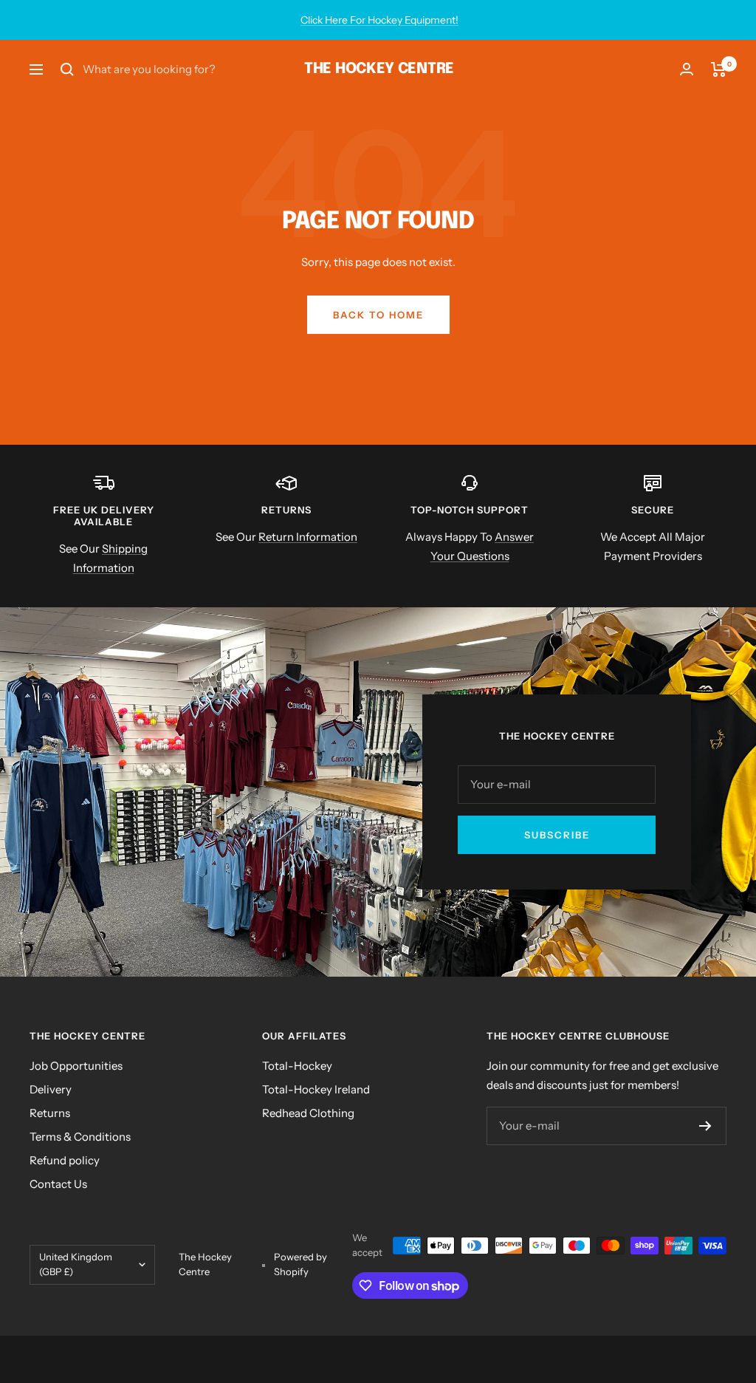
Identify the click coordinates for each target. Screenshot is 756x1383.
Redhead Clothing (308, 1113)
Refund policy (65, 1160)
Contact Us (58, 1184)
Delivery (51, 1089)
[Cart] (718, 69)
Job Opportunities (76, 1066)
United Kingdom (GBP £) (75, 1264)
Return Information (307, 537)
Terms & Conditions (80, 1137)
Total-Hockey (297, 1066)
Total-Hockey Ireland (316, 1089)
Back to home (378, 315)
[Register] (705, 1126)
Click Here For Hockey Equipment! (379, 20)
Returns (50, 1113)
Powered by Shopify (300, 1264)
